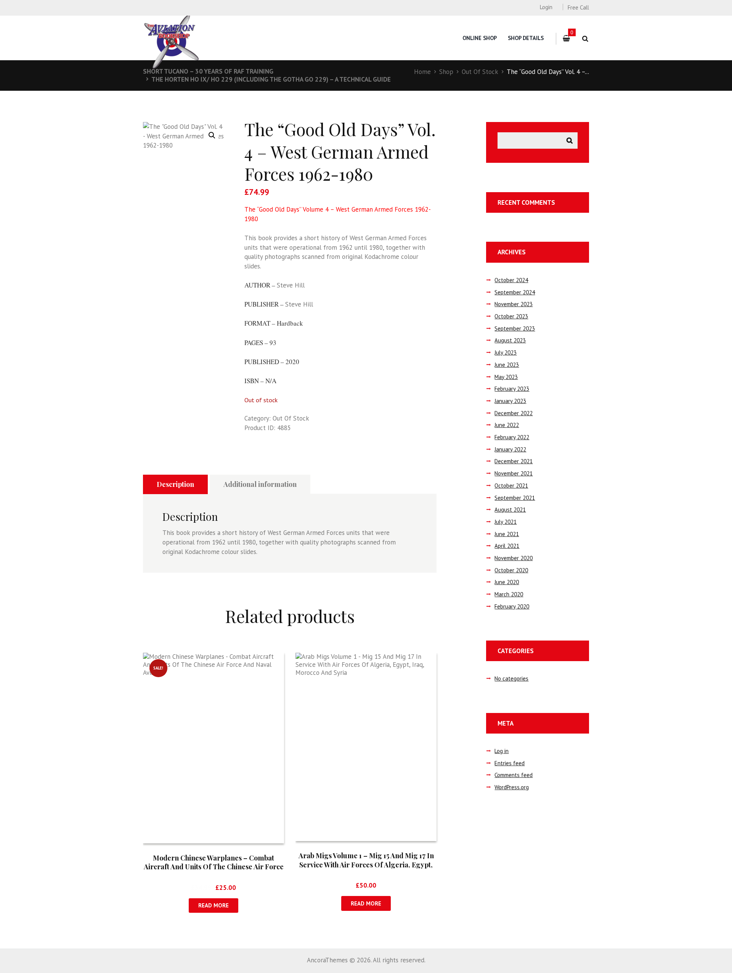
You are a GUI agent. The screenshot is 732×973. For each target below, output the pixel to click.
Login (546, 7)
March (508, 594)
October (511, 280)
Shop (446, 71)
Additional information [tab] (260, 484)
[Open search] (585, 38)
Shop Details (526, 38)
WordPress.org (511, 787)
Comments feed (513, 775)
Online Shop (479, 38)
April (506, 545)
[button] (212, 135)
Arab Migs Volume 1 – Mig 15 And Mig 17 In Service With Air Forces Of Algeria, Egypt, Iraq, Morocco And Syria (366, 864)
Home (422, 71)
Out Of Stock (480, 71)
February (511, 388)
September (514, 292)
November (513, 304)
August (510, 340)
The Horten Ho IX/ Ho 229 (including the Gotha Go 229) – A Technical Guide (271, 79)
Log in (501, 751)
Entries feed (509, 763)
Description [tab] (175, 484)
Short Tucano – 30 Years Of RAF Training (208, 71)
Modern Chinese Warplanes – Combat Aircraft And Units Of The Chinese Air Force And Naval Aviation (214, 866)
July (505, 352)
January (510, 401)
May (506, 377)
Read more (213, 905)
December (513, 413)
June (506, 364)
